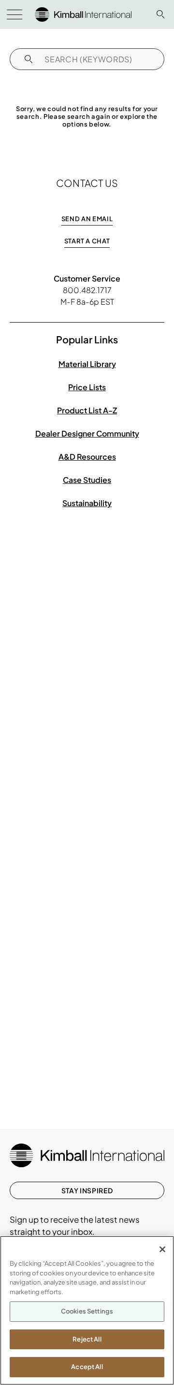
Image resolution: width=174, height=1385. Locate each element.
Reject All (86, 1339)
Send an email (87, 219)
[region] (87, 1310)
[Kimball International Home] (83, 13)
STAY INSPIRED (87, 1190)
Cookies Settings (87, 1311)
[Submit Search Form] (28, 59)
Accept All (86, 1367)
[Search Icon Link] (160, 14)
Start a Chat (87, 241)
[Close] (162, 1249)
